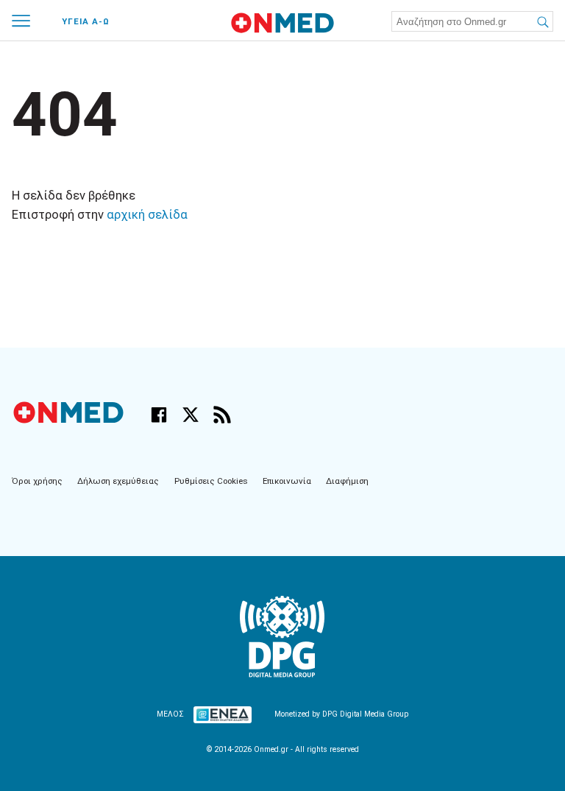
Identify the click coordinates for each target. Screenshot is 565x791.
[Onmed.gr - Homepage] (282, 23)
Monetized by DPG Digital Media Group (341, 714)
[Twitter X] (190, 414)
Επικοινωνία (287, 481)
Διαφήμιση (347, 481)
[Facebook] (159, 414)
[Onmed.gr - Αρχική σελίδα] (69, 420)
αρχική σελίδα (147, 215)
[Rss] (222, 414)
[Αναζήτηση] (541, 21)
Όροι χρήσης (37, 481)
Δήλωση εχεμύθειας (118, 481)
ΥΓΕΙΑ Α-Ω (86, 21)
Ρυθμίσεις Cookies (211, 481)
